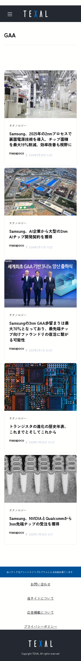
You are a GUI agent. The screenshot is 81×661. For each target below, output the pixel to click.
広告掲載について (40, 612)
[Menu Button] (11, 14)
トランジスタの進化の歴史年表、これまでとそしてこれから (38, 429)
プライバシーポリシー (40, 626)
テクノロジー (18, 125)
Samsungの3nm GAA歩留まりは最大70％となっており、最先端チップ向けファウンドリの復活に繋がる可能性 (39, 331)
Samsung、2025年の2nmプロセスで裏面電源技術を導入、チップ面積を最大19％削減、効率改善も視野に (40, 139)
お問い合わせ (40, 584)
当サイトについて (40, 598)
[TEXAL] (35, 12)
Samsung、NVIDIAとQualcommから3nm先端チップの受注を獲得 (40, 521)
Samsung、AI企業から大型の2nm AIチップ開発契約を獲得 (38, 234)
